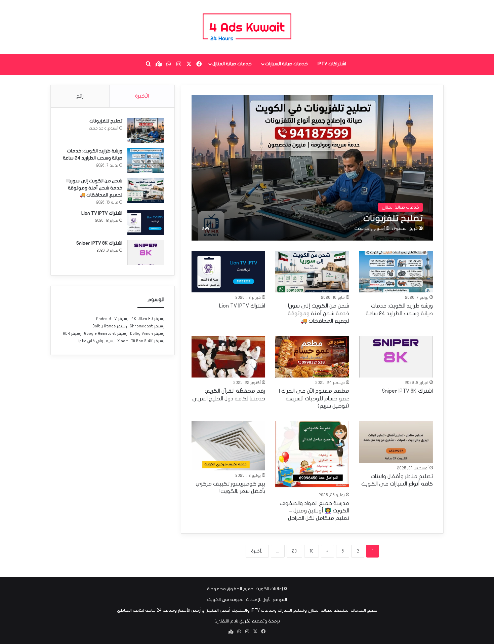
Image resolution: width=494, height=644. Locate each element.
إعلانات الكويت (269, 588)
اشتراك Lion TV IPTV (242, 306)
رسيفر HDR (72, 333)
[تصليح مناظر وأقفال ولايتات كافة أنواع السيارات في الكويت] (396, 442)
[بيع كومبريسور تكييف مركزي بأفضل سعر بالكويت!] (228, 445)
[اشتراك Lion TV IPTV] (228, 271)
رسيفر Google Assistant (105, 333)
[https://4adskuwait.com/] (247, 26)
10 (312, 551)
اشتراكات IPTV (332, 63)
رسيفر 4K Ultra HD (147, 319)
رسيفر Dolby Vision (147, 333)
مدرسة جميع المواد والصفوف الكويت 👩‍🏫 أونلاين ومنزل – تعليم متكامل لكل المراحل (314, 511)
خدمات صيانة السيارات (286, 63)
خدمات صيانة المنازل (232, 63)
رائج (80, 96)
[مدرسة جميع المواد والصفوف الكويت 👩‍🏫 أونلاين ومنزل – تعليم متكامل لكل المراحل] (312, 455)
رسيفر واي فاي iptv (96, 341)
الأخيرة (257, 551)
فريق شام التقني (232, 621)
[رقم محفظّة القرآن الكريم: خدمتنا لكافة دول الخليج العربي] (228, 357)
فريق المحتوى (405, 228)
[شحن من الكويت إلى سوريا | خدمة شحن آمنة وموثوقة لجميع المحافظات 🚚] (312, 271)
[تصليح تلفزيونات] (312, 168)
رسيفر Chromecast (147, 326)
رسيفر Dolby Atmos (109, 326)
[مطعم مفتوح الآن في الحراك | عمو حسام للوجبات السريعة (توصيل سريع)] (312, 357)
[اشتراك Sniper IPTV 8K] (396, 357)
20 (294, 551)
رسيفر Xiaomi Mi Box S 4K (140, 341)
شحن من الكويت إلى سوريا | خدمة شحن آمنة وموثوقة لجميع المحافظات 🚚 (317, 313)
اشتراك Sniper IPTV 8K (407, 391)
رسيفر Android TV (112, 319)
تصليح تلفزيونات (105, 120)
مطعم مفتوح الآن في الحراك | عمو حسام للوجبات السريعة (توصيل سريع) (314, 398)
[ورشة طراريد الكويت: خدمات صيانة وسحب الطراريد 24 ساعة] (396, 271)
